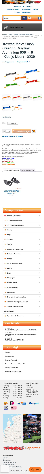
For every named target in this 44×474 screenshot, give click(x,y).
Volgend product (22, 62)
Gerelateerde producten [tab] (11, 170)
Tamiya (35, 9)
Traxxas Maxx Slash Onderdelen (23, 34)
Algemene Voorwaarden (13, 371)
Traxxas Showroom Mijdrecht (15, 364)
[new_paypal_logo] (34, 403)
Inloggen (18, 6)
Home (4, 34)
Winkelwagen (26, 12)
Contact (7, 352)
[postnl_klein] (6, 403)
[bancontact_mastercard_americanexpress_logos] (22, 403)
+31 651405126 (31, 393)
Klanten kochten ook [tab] (27, 170)
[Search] (24, 18)
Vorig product (8, 62)
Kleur (4, 123)
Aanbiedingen (26, 9)
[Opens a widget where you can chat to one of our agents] (35, 470)
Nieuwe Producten (13, 9)
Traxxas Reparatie (11, 360)
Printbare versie (36, 35)
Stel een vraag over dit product (12, 136)
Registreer (28, 6)
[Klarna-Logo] (14, 408)
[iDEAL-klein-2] (12, 403)
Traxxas (17, 12)
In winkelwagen (23, 131)
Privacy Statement (11, 368)
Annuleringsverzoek (9, 462)
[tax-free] (6, 408)
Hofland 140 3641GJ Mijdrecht (32, 390)
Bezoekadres (9, 356)
